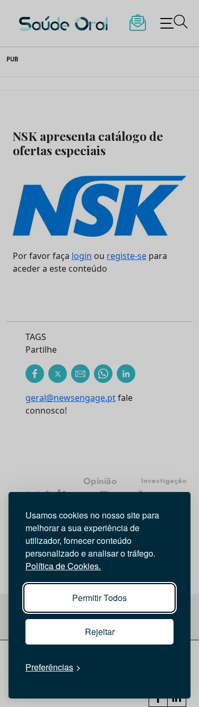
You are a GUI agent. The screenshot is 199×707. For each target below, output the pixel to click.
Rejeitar (100, 631)
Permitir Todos (99, 598)
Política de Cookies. (63, 566)
